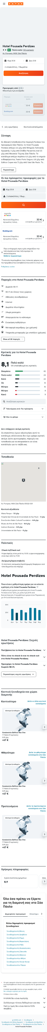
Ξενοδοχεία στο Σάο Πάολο (32, 1024)
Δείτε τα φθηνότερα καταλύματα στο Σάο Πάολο (37, 754)
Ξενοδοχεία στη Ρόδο (15, 945)
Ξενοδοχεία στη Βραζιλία (34, 1022)
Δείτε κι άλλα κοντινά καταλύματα (36, 702)
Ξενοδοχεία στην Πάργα (16, 965)
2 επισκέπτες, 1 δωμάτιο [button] (16, 67)
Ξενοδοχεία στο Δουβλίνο (17, 935)
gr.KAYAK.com (16, 1020)
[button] (4, 3)
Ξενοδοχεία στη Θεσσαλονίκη (18, 948)
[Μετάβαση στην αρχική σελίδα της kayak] (15, 3)
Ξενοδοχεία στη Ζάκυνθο (17, 951)
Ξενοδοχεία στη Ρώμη (15, 938)
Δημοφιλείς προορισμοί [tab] (15, 914)
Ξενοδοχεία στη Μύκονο (16, 955)
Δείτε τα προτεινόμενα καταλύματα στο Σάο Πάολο (36, 808)
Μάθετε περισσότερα (12, 256)
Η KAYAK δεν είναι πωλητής (16, 998)
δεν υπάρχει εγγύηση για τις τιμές (15, 991)
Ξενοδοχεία (28, 1020)
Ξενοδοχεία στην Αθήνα (16, 958)
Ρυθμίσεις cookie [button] (8, 267)
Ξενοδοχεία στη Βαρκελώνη (18, 941)
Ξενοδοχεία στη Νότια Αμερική (12, 1022)
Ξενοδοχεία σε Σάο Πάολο (11, 1024)
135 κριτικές (28, 50)
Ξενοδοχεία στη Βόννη (15, 931)
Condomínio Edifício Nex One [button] (13, 732)
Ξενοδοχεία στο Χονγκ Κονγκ (18, 962)
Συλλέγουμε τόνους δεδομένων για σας (22, 1002)
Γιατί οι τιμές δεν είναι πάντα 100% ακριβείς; (19, 1007)
